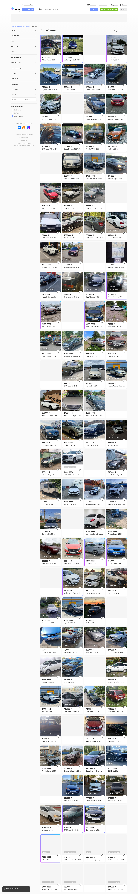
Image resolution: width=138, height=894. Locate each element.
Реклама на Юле (24, 137)
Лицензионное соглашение (24, 134)
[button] (58, 55)
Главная (13, 26)
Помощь (24, 140)
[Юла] (15, 8)
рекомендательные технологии (24, 145)
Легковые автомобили (23, 26)
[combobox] (63, 9)
